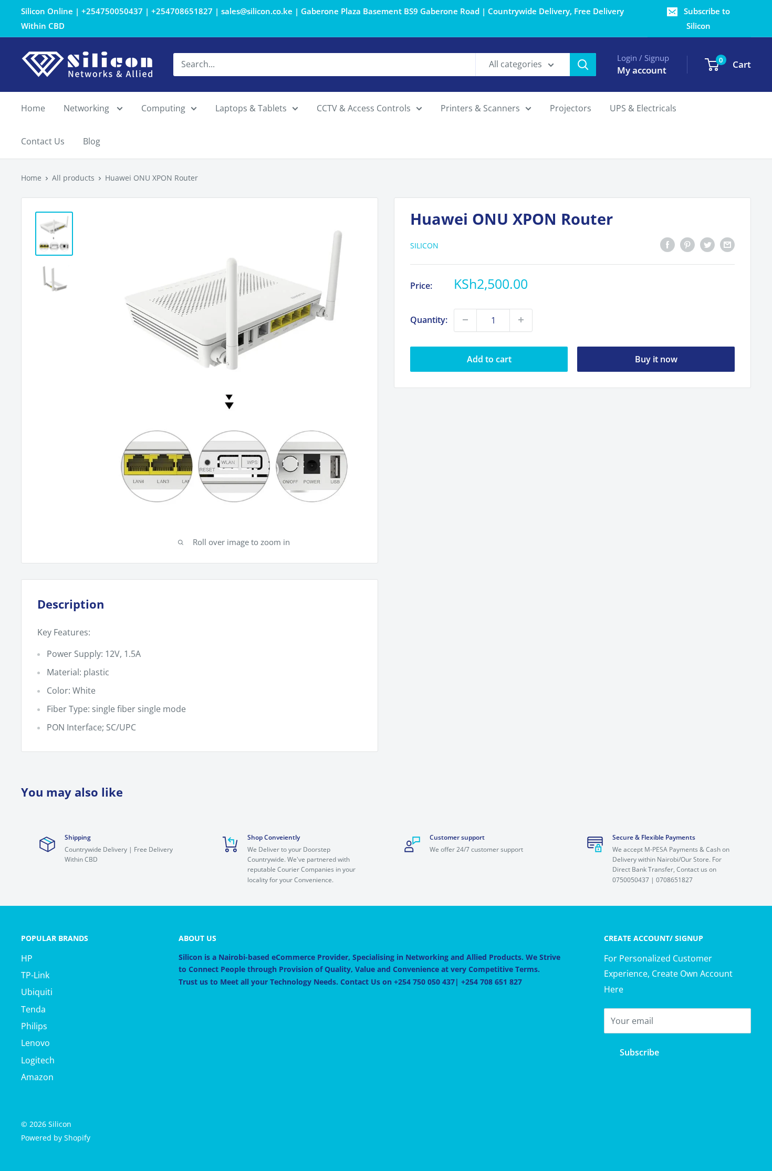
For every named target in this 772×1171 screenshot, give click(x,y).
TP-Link (35, 975)
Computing (163, 108)
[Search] (583, 64)
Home (33, 108)
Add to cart (489, 358)
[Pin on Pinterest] (687, 244)
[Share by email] (727, 244)
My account (641, 70)
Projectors (570, 108)
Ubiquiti (37, 992)
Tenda (33, 1009)
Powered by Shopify (55, 1138)
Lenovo (35, 1043)
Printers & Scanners (480, 108)
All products (73, 178)
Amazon (37, 1077)
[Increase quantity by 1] (521, 320)
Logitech (38, 1060)
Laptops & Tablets (251, 108)
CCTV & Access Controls (364, 108)
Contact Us (43, 142)
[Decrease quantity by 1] (465, 320)
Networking (87, 108)
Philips (34, 1026)
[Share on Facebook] (667, 244)
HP (27, 958)
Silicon (424, 245)
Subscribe (639, 1052)
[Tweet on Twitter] (707, 244)
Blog (91, 142)
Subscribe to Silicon (707, 18)
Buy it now (656, 358)
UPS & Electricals (643, 108)
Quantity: (428, 319)
